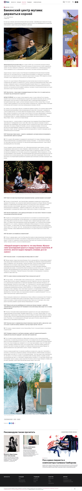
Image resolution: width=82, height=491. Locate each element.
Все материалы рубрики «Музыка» (69, 432)
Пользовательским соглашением (48, 488)
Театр (49, 481)
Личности (13, 2)
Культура (24, 2)
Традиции (29, 2)
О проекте (65, 478)
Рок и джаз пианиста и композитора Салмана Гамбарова (59, 461)
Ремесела (36, 478)
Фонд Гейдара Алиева (8, 419)
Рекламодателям (67, 480)
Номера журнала (37, 2)
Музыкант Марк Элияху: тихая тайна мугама (10, 455)
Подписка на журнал (68, 481)
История (36, 480)
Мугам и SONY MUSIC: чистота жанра (29, 447)
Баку (20, 478)
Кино (49, 480)
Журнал (65, 476)
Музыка (12, 7)
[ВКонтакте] (9, 423)
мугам (15, 419)
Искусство (50, 478)
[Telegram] (11, 423)
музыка (18, 419)
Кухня (35, 481)
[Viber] (13, 423)
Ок (74, 488)
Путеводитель (22, 481)
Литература (51, 483)
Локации (19, 2)
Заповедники (22, 480)
